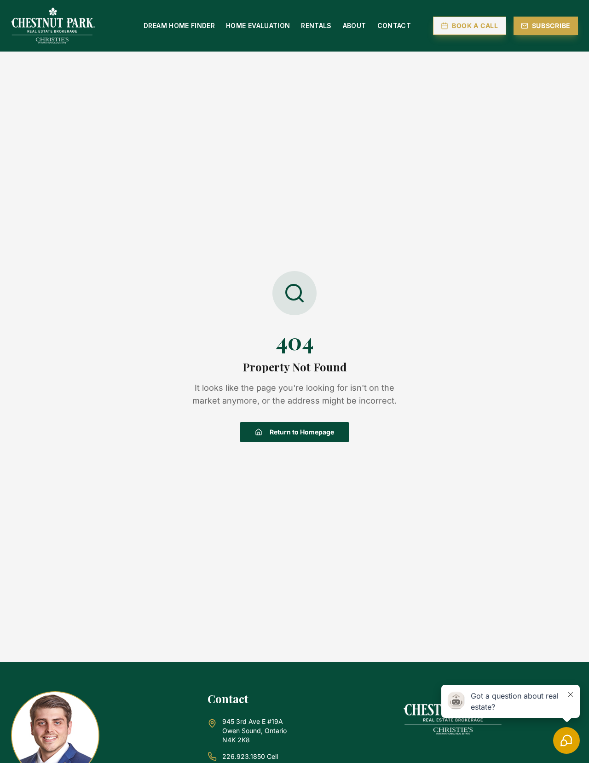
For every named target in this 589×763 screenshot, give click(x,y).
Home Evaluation (258, 25)
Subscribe (551, 25)
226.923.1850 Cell (250, 756)
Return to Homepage (302, 432)
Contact (394, 25)
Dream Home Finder (179, 25)
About (354, 25)
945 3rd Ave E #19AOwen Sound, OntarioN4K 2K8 (254, 730)
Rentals (316, 25)
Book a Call (475, 25)
